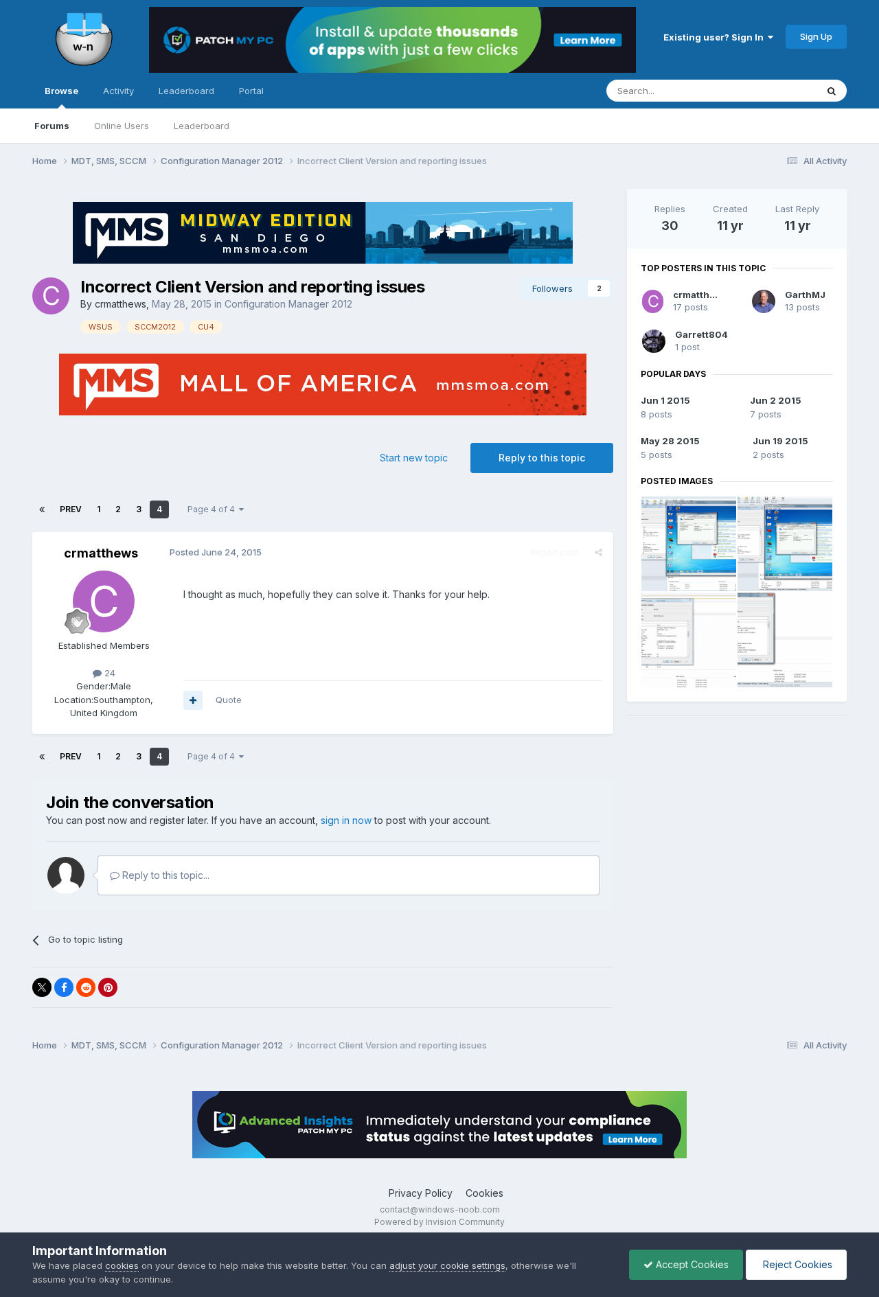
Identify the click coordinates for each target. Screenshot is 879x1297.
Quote (229, 699)
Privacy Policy (421, 1193)
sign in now (346, 820)
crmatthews (120, 304)
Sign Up (816, 36)
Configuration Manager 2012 (288, 304)
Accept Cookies (691, 1264)
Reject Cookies (796, 1264)
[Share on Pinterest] (107, 987)
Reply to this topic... (164, 875)
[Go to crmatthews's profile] (50, 295)
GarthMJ (805, 294)
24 (108, 672)
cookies (122, 1265)
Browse (61, 90)
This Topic (776, 90)
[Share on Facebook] (63, 987)
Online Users (121, 125)
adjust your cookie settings (447, 1265)
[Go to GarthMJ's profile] (763, 301)
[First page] (42, 509)
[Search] (832, 91)
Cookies (484, 1193)
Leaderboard (201, 125)
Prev (71, 509)
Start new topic (414, 457)
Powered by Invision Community (439, 1222)
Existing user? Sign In (715, 37)
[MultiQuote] (193, 700)
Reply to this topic (542, 457)
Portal (251, 90)
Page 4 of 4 (213, 509)
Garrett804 (701, 334)
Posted (216, 552)
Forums (51, 125)
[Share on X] (42, 987)
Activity (118, 90)
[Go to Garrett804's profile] (653, 341)
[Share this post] (598, 552)
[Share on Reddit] (85, 987)
